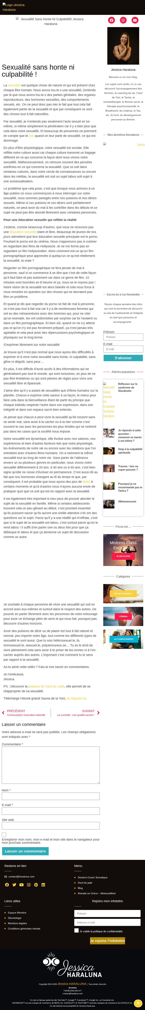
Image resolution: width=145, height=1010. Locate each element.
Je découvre (123, 556)
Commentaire (12, 744)
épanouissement (123, 594)
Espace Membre (17, 912)
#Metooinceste (127, 501)
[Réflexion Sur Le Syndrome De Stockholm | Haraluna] (109, 404)
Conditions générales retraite (24, 928)
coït (32, 136)
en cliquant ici (76, 698)
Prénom (108, 332)
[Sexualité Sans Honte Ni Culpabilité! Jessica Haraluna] (16, 7)
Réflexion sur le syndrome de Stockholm (127, 387)
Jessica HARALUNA (71, 984)
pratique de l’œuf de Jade (46, 686)
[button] (107, 7)
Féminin (123, 616)
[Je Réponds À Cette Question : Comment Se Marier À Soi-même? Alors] (109, 437)
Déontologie (14, 918)
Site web (8, 819)
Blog (80, 888)
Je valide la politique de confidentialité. (101, 931)
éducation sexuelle (23, 232)
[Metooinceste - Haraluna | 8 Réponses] (109, 508)
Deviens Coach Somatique (93, 877)
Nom (6, 790)
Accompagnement (124, 639)
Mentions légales (17, 923)
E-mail (7, 805)
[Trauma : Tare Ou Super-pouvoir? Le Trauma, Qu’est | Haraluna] (109, 472)
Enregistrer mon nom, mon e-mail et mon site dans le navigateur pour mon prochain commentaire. (51, 841)
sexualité (14, 85)
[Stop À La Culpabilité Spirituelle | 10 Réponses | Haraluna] (109, 454)
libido (86, 481)
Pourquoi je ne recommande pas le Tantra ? (130, 487)
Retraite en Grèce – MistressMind (96, 893)
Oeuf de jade (85, 882)
